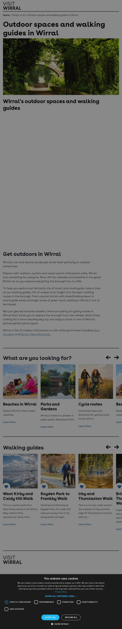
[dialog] (61, 601)
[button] (61, 596)
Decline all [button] (71, 617)
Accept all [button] (50, 617)
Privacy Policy (61, 592)
